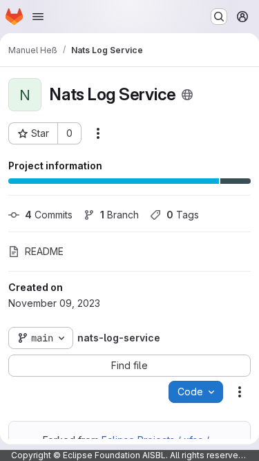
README (44, 251)
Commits (49, 214)
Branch (119, 214)
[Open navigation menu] (38, 17)
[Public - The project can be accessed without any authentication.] (187, 94)
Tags (182, 214)
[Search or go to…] (219, 16)
